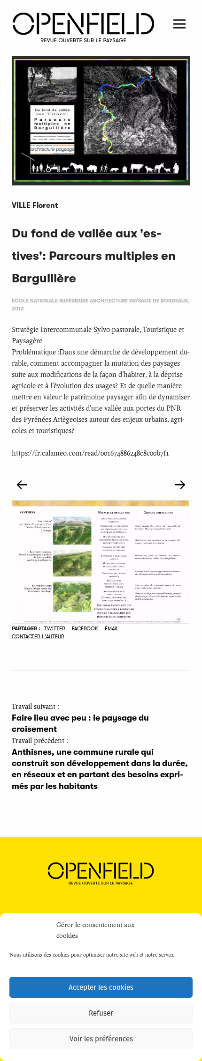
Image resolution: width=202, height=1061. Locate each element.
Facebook (85, 629)
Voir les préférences (101, 1039)
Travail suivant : (80, 718)
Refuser (101, 1013)
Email (112, 629)
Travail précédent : (100, 764)
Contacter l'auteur (38, 637)
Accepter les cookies (101, 987)
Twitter (54, 629)
